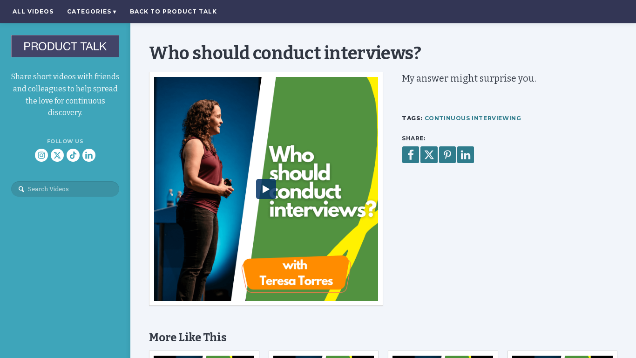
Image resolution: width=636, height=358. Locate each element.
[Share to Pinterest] (447, 154)
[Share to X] (429, 154)
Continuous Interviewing (473, 118)
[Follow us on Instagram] (41, 155)
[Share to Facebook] (410, 154)
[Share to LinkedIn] (465, 154)
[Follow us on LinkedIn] (88, 155)
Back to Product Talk (173, 11)
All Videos (33, 11)
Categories (91, 11)
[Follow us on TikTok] (73, 155)
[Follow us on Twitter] (57, 155)
